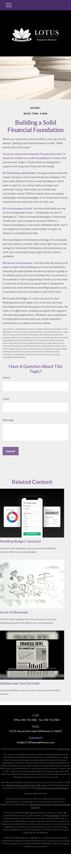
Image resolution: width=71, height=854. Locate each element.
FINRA (52, 815)
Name (6, 377)
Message (8, 420)
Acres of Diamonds (14, 612)
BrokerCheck (63, 749)
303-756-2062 (29, 719)
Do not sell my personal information (52, 788)
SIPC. (57, 815)
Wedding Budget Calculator (20, 541)
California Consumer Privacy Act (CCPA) (22, 785)
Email (6, 398)
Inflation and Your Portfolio (20, 683)
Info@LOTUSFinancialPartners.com (35, 742)
